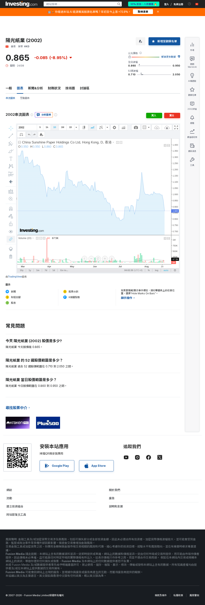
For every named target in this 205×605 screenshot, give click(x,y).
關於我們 (114, 490)
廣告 (112, 498)
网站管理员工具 (16, 514)
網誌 (9, 490)
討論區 (84, 88)
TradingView (15, 276)
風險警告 (194, 595)
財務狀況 (54, 88)
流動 (9, 498)
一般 (9, 88)
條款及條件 (161, 595)
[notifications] (189, 4)
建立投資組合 (14, 506)
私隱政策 (178, 595)
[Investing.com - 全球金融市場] (21, 4)
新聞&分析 (35, 88)
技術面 (70, 88)
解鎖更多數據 (168, 56)
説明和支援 (116, 506)
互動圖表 (25, 98)
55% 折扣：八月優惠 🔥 (144, 4)
